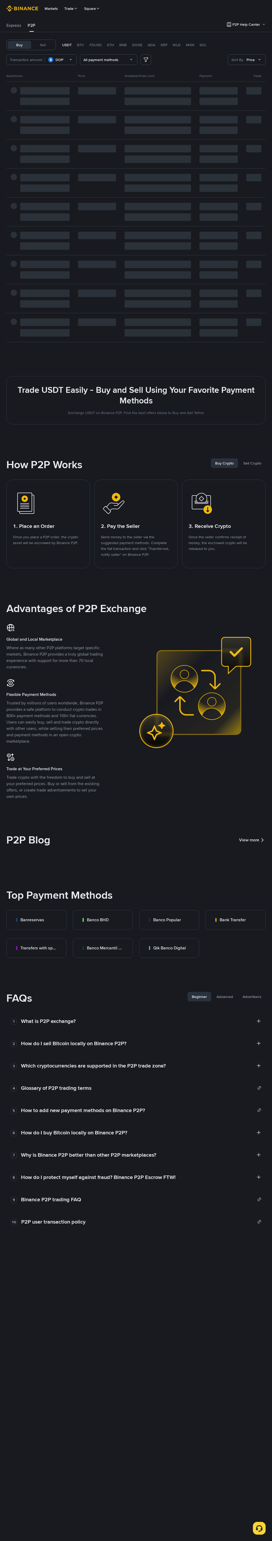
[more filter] (146, 59)
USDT (67, 44)
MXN (190, 44)
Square (90, 8)
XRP (163, 44)
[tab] (13, 25)
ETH (110, 44)
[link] (36, 920)
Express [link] (13, 25)
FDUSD (96, 44)
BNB (123, 44)
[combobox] (60, 60)
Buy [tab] (19, 44)
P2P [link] (31, 25)
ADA (151, 44)
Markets (51, 8)
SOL (202, 44)
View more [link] (249, 840)
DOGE (137, 44)
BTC (80, 44)
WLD (177, 44)
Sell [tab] (43, 44)
